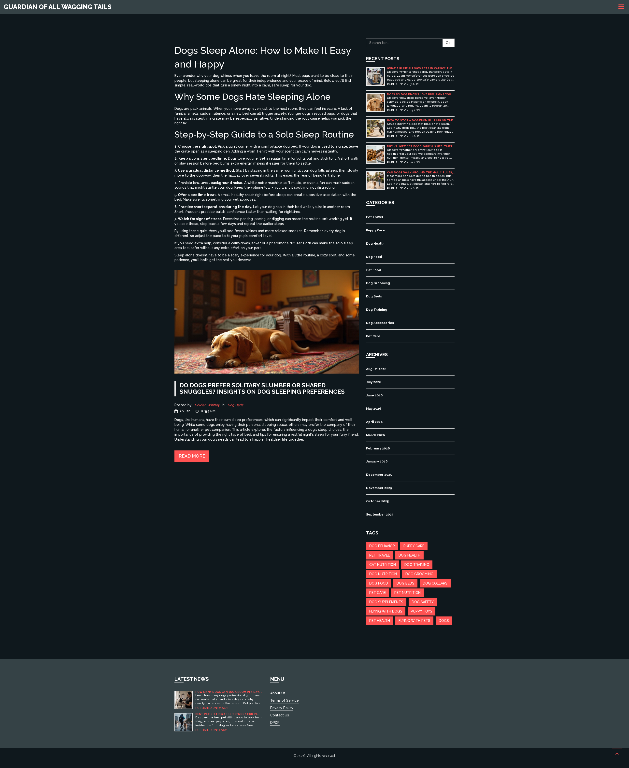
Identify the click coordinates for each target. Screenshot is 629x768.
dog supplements (386, 602)
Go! (448, 43)
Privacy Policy (281, 708)
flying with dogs (385, 611)
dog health (409, 555)
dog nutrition (383, 574)
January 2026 (376, 461)
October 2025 (377, 501)
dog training (416, 565)
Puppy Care (375, 230)
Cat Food (373, 270)
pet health (379, 621)
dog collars (435, 583)
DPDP (275, 723)
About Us (278, 693)
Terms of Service (284, 700)
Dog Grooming (378, 283)
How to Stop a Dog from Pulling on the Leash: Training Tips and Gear (420, 120)
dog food (378, 583)
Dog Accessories (380, 323)
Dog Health (375, 243)
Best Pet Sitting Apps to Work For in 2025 (226, 714)
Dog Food (374, 257)
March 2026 (375, 435)
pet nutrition (407, 593)
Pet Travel (374, 217)
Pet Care (373, 336)
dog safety (423, 602)
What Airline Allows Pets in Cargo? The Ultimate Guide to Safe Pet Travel (419, 68)
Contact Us (279, 715)
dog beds (405, 583)
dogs (444, 621)
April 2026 (374, 422)
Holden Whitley (207, 405)
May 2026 (373, 408)
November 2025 (379, 488)
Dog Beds (235, 405)
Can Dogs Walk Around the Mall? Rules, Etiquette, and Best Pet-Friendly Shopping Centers (420, 172)
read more (192, 456)
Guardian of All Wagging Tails (58, 7)
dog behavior (382, 546)
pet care (377, 593)
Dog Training (376, 309)
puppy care (413, 546)
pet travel (379, 555)
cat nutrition (382, 565)
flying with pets (414, 621)
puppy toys (421, 611)
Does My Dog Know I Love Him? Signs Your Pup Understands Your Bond (420, 94)
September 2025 (379, 514)
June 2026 (374, 395)
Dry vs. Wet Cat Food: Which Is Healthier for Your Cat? (420, 146)
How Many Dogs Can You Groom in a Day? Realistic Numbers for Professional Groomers (227, 692)
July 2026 (373, 382)
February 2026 (378, 448)
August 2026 (376, 369)
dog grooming (419, 574)
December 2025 (379, 474)
